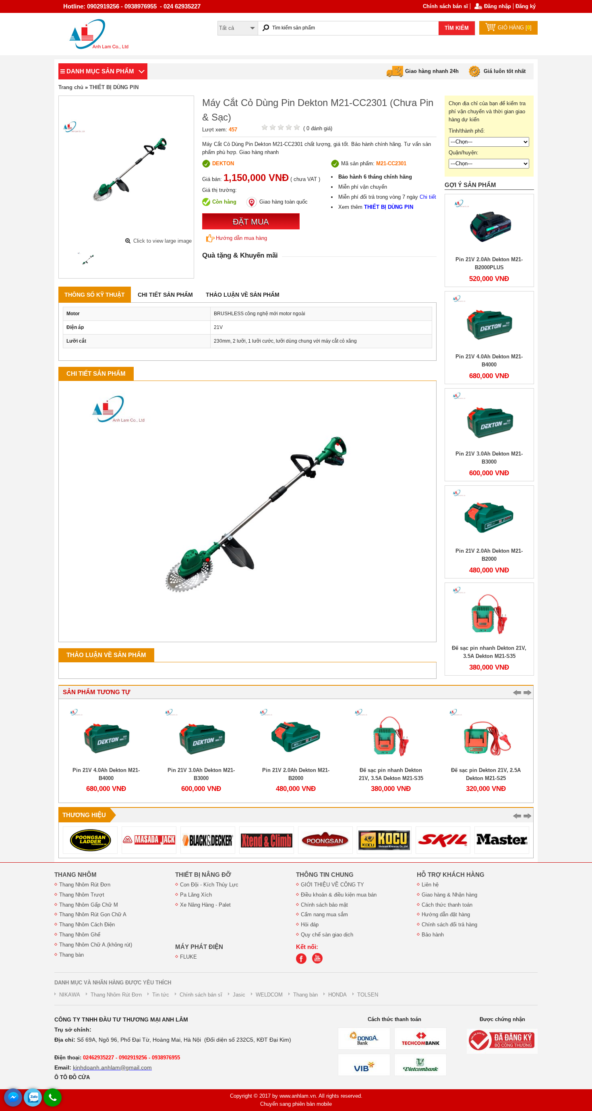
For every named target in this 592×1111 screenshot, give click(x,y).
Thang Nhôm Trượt (81, 895)
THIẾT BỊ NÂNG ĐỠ (203, 875)
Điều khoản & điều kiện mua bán (339, 895)
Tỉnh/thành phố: (467, 131)
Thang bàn (71, 955)
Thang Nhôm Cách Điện (87, 925)
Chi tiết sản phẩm (165, 294)
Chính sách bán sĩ (445, 6)
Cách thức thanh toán (447, 905)
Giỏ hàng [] (515, 28)
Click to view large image (162, 241)
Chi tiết (428, 197)
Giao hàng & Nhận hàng (449, 895)
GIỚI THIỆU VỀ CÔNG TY (332, 885)
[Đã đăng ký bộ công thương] (502, 1041)
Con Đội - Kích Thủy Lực (209, 885)
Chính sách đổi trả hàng (449, 925)
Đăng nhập (497, 6)
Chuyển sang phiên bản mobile (296, 1104)
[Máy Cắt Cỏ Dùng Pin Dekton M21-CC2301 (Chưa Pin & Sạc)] (87, 259)
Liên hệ (430, 885)
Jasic (239, 995)
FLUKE (188, 957)
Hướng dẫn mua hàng (241, 238)
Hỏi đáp (310, 925)
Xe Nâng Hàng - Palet (205, 905)
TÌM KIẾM (457, 28)
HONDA (337, 995)
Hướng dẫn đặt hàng (446, 914)
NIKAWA (69, 995)
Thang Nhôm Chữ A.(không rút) (95, 945)
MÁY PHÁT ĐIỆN (199, 947)
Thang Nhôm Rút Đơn (84, 885)
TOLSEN (367, 995)
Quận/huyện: (463, 153)
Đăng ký (525, 6)
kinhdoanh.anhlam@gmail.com (112, 1067)
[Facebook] (303, 962)
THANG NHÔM (75, 875)
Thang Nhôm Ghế (79, 935)
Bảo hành (433, 935)
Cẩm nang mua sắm (324, 914)
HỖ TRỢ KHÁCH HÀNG (450, 875)
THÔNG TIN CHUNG (325, 875)
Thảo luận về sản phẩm (242, 294)
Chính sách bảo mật (324, 905)
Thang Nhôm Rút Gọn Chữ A (92, 914)
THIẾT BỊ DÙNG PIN (114, 87)
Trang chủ (70, 87)
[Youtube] (319, 962)
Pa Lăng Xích (196, 895)
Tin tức (160, 995)
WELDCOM (269, 995)
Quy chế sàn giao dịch (327, 935)
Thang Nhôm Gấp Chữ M (88, 905)
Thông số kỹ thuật (94, 294)
